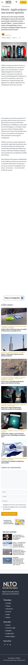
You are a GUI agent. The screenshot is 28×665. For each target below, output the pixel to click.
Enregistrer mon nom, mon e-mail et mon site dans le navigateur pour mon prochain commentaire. (14, 507)
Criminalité (4, 404)
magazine (4, 327)
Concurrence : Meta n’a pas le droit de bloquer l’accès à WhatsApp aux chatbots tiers (13, 435)
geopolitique (4, 378)
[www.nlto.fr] (8, 2)
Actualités (11, 326)
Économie (17, 326)
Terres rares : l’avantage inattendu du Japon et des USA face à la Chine (12, 382)
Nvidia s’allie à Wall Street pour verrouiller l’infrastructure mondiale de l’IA (14, 330)
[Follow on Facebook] (5, 644)
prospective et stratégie (7, 377)
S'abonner (23, 2)
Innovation (6, 6)
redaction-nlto (8, 35)
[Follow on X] (7, 644)
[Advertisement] (14, 100)
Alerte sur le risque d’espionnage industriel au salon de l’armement (11, 408)
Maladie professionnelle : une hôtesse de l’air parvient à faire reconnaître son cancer (18, 561)
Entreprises (22, 377)
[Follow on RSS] (10, 644)
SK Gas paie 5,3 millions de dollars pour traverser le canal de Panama (19, 552)
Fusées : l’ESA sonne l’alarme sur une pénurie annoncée (12, 355)
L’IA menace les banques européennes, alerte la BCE (12, 462)
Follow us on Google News (12, 298)
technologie (11, 327)
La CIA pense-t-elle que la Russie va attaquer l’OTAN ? (18, 537)
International (4, 326)
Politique (4, 459)
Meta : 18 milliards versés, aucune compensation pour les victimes (19, 545)
